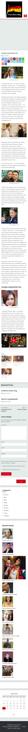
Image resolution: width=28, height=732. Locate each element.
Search (21, 481)
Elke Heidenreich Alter (8, 622)
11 (7, 703)
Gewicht (6, 508)
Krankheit (6, 510)
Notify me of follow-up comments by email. (14, 466)
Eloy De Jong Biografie (9, 399)
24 (4, 708)
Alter (5, 497)
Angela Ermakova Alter (8, 677)
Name (3, 442)
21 (17, 706)
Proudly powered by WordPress (11, 726)
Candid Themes (16, 728)
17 (4, 706)
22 (20, 706)
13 (14, 703)
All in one (6, 494)
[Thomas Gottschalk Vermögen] (6, 359)
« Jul (13, 714)
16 (24, 703)
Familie (5, 502)
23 (24, 706)
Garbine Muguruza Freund (8, 608)
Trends (5, 513)
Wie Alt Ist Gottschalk (18, 362)
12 (10, 703)
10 (4, 703)
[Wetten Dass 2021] (6, 371)
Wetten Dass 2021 (5, 375)
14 (17, 703)
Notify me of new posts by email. (11, 469)
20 (14, 706)
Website (3, 453)
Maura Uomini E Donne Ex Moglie (10, 636)
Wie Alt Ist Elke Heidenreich (9, 663)
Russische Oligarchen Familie (9, 594)
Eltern (5, 500)
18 (7, 706)
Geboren (6, 505)
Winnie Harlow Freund (8, 580)
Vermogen (6, 515)
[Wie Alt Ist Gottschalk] (18, 359)
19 (10, 706)
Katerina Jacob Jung (9, 391)
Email (3, 448)
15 (20, 703)
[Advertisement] (14, 34)
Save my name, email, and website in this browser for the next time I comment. (14, 462)
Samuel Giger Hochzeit (8, 649)
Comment (4, 425)
